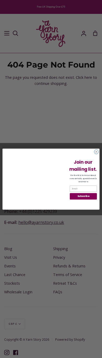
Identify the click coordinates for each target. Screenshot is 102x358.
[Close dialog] (96, 152)
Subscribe (83, 196)
